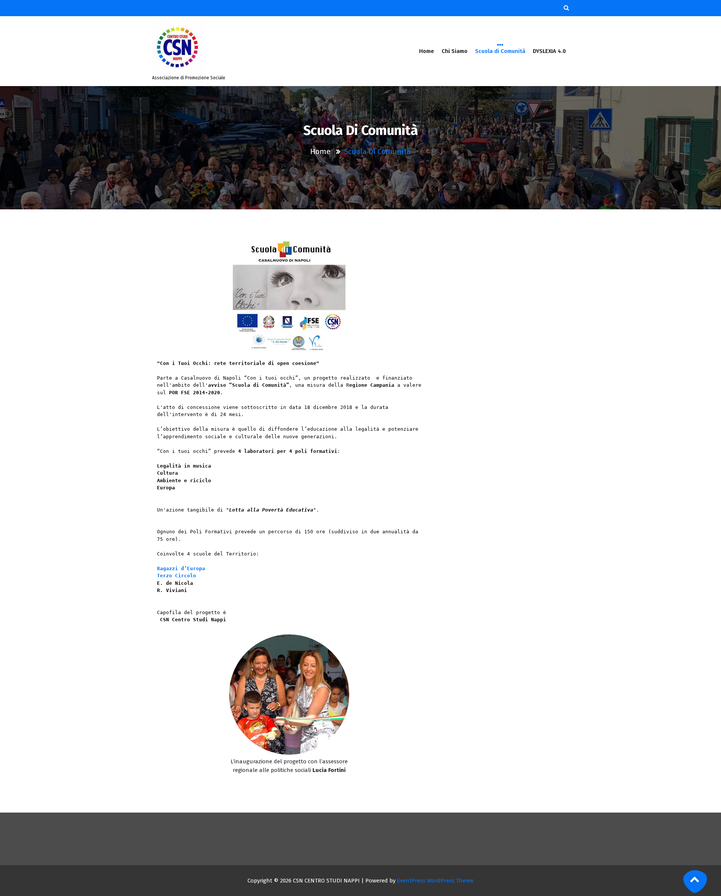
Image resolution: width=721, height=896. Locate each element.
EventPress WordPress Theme (435, 880)
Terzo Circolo (176, 575)
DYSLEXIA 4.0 (549, 51)
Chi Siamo (455, 51)
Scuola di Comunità (500, 51)
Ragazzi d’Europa (181, 568)
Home (426, 51)
